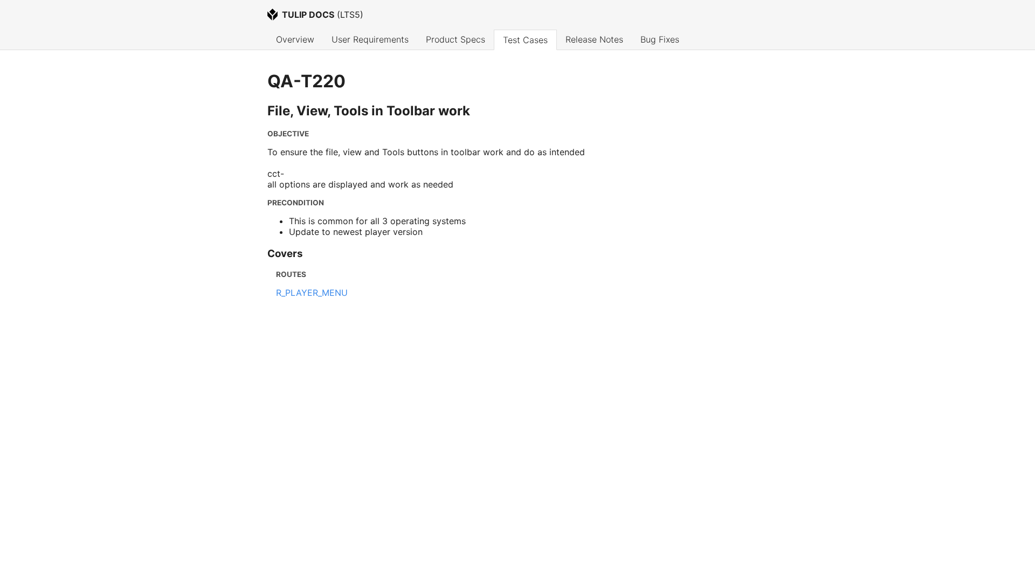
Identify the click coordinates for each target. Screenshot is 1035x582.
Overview (295, 39)
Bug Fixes (659, 39)
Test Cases (525, 39)
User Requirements (370, 39)
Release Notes (594, 39)
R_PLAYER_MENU (312, 292)
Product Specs (455, 39)
